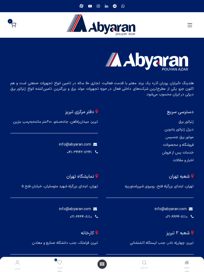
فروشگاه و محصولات (178, 145)
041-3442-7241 (79, 152)
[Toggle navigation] (190, 25)
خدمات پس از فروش (178, 152)
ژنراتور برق (186, 122)
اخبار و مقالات (183, 160)
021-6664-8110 (176, 217)
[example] (123, 6)
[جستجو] (144, 263)
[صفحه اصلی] (186, 263)
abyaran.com (80, 144)
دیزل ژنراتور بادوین (179, 129)
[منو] (102, 264)
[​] (95, 144)
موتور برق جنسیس (179, 137)
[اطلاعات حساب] (17, 263)
